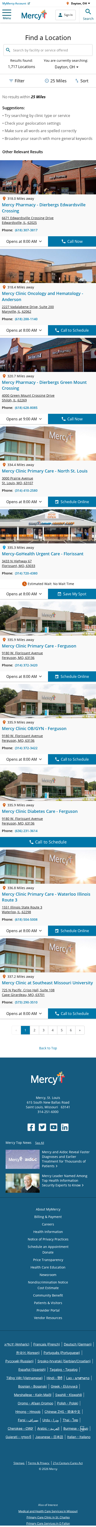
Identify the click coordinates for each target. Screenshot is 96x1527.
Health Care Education (48, 1267)
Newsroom (48, 1274)
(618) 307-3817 (26, 230)
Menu (7, 18)
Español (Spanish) (32, 1369)
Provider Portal (48, 1310)
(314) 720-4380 (26, 573)
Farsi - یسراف (28, 1420)
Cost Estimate (48, 1288)
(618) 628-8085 (26, 407)
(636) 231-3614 (26, 831)
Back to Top (48, 1048)
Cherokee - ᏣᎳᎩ (20, 1428)
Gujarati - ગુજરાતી (18, 1437)
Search (88, 18)
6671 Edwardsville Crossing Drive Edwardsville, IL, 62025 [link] (28, 220)
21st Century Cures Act (68, 1463)
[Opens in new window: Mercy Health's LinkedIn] (65, 1127)
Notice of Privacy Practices (48, 1239)
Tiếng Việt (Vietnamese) (24, 1378)
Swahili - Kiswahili (68, 1395)
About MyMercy (48, 1209)
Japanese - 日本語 (49, 1437)
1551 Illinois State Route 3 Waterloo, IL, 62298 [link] (22, 909)
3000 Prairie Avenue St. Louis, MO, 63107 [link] (17, 480)
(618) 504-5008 (26, 919)
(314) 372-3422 (26, 748)
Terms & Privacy (39, 1463)
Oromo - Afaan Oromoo (35, 1403)
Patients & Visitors (48, 1303)
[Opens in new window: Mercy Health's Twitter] (42, 1127)
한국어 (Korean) (28, 1353)
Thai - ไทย (70, 1420)
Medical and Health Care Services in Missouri (48, 1511)
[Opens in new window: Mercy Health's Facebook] (31, 1127)
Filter (19, 81)
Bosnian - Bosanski (32, 1386)
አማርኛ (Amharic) (16, 1344)
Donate (48, 1252)
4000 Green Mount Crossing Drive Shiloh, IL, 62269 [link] (28, 397)
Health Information (48, 1231)
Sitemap (19, 1463)
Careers (48, 1224)
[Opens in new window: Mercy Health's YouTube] (53, 1127)
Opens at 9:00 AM (21, 419)
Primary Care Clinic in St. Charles (48, 1517)
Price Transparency (48, 1260)
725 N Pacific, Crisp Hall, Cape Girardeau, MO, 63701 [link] (28, 992)
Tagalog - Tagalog (64, 1369)
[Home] (34, 15)
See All (39, 1143)
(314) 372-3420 (26, 665)
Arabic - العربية (48, 1428)
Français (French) (46, 1344)
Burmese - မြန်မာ (75, 1428)
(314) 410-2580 (26, 490)
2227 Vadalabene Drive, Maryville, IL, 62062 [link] (28, 309)
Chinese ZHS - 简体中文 (62, 1412)
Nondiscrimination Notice (48, 1282)
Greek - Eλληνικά (64, 1386)
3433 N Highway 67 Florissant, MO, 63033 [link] (18, 563)
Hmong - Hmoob (28, 1412)
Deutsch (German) (78, 1344)
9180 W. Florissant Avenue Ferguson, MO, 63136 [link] (22, 655)
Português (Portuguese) (62, 1353)
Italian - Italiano (78, 1437)
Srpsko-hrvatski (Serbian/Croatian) (64, 1361)
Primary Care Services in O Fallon (48, 1523)
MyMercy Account (14, 3)
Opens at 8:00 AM (21, 241)
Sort (84, 81)
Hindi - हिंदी (54, 1378)
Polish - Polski (67, 1403)
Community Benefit (48, 1295)
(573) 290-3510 (26, 1002)
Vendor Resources (48, 1318)
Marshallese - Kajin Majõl (32, 1395)
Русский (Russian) (19, 1361)
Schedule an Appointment (48, 1246)
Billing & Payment (48, 1216)
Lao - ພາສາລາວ (77, 1378)
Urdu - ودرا (50, 1420)
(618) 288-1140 (26, 319)
